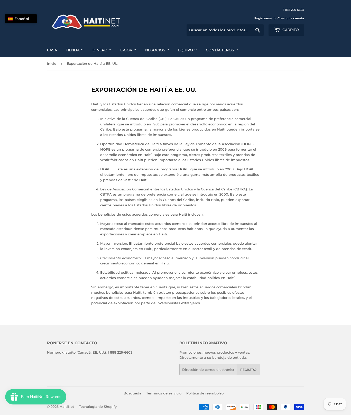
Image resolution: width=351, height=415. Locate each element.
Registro (248, 370)
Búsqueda (132, 393)
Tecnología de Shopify (98, 406)
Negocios (155, 50)
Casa (52, 50)
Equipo (186, 50)
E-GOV (126, 50)
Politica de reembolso (205, 393)
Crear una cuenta (291, 18)
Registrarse (263, 18)
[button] (20, 18)
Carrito (290, 29)
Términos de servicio (163, 393)
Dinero (100, 50)
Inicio (51, 63)
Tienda (73, 50)
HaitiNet (67, 406)
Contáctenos (220, 50)
